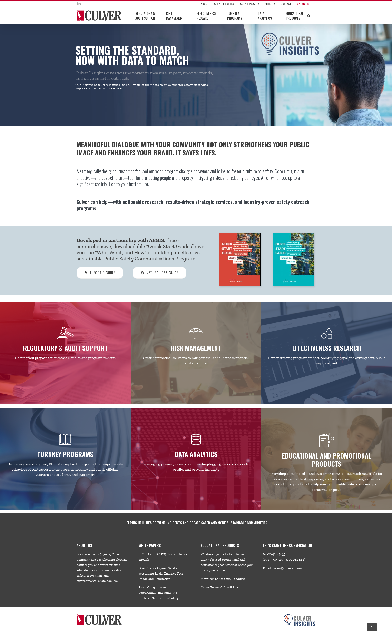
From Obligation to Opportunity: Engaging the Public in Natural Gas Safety (158, 592)
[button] (308, 15)
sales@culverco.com (287, 568)
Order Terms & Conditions (220, 587)
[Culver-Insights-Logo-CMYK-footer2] (299, 616)
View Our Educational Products (223, 579)
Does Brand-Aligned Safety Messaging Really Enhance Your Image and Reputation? (161, 573)
